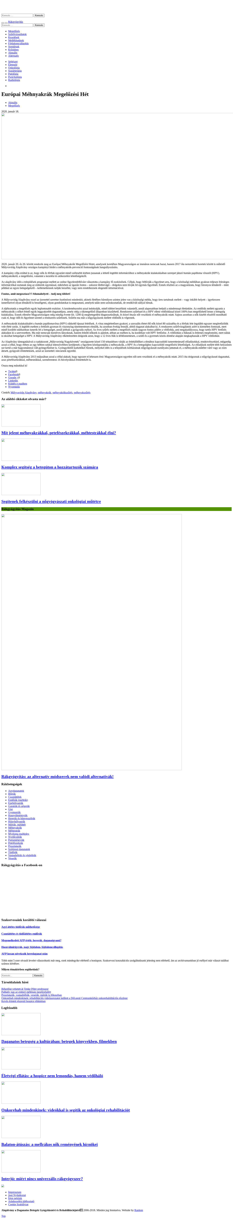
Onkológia (14, 67)
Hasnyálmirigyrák (17, 815)
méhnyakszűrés (82, 392)
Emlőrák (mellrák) (18, 800)
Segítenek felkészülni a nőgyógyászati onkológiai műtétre (51, 501)
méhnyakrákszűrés (62, 392)
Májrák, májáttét (17, 824)
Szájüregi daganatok (19, 849)
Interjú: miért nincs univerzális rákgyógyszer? (42, 1178)
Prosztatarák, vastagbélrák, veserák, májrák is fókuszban (31, 995)
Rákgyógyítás (116, 7)
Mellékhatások (16, 40)
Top (3, 1216)
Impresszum (14, 1192)
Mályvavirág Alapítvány (24, 392)
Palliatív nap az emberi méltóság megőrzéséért (26, 992)
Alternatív (13, 55)
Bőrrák (12, 793)
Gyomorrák (14, 812)
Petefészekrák (15, 843)
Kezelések (13, 37)
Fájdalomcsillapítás (18, 43)
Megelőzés (14, 31)
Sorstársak (13, 46)
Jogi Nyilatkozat (17, 1195)
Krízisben (13, 49)
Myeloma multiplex (18, 833)
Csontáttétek (14, 796)
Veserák (12, 858)
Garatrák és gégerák (19, 806)
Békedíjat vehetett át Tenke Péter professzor (24, 988)
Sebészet (13, 61)
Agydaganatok (16, 790)
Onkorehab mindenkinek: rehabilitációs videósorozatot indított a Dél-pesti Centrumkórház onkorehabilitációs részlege (64, 998)
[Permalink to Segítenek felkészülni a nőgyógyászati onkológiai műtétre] (21, 494)
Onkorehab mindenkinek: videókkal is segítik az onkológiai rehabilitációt (65, 1110)
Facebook (13, 374)
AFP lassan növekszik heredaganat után (24, 953)
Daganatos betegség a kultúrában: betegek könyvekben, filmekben (59, 1041)
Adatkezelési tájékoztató (21, 1201)
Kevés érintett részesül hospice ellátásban (23, 1001)
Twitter (12, 371)
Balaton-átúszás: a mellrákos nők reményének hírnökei (49, 1144)
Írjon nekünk (15, 1198)
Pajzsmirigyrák (16, 840)
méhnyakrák (44, 392)
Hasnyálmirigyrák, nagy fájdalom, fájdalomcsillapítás (32, 947)
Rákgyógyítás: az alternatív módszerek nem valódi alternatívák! (57, 776)
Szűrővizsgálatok (17, 34)
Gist (10, 809)
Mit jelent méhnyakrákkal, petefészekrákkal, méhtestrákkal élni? (58, 433)
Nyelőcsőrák (15, 836)
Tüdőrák (12, 852)
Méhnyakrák (15, 827)
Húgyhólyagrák (16, 821)
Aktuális (12, 52)
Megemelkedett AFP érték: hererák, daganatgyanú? (31, 940)
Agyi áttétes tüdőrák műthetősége (20, 926)
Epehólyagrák (15, 803)
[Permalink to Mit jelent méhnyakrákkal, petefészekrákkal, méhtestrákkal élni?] (21, 425)
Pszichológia (15, 76)
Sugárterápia (15, 70)
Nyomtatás (14, 386)
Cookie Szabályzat (18, 1204)
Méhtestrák (14, 830)
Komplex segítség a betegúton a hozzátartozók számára (49, 467)
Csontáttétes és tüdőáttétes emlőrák (21, 933)
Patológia (13, 73)
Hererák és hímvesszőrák (21, 818)
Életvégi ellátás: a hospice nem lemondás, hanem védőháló (52, 1075)
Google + (13, 377)
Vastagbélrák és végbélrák (22, 855)
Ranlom (138, 1210)
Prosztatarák (14, 846)
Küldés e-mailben (17, 383)
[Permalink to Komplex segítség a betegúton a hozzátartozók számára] (21, 459)
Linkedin (13, 380)
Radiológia (14, 80)
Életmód (12, 64)
